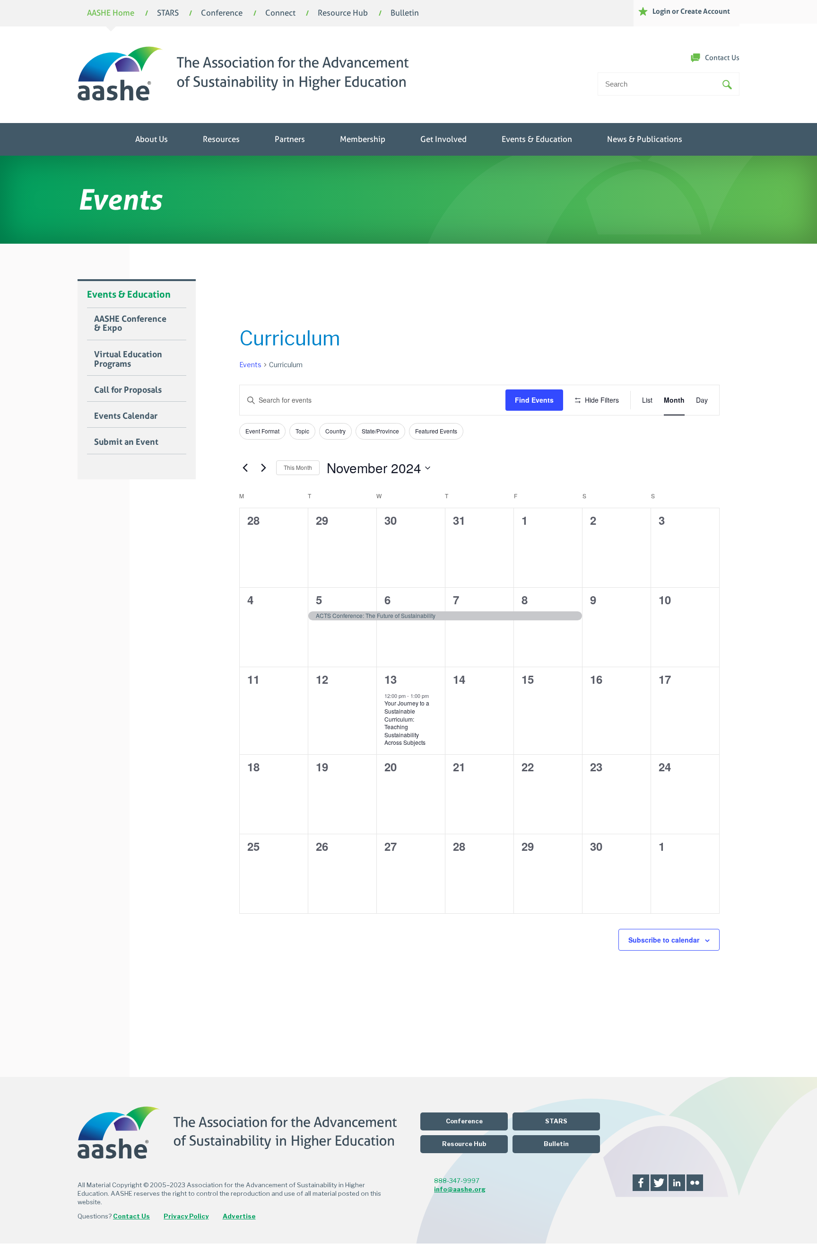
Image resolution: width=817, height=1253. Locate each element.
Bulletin (405, 13)
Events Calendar (125, 416)
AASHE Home (110, 13)
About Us (151, 139)
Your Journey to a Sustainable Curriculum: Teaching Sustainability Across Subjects (406, 722)
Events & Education (537, 139)
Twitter (659, 1182)
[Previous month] (245, 468)
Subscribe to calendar (663, 939)
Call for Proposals (128, 390)
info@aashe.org (460, 1189)
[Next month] (263, 468)
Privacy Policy (186, 1216)
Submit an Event (126, 442)
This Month (298, 467)
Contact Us (722, 57)
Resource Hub (343, 13)
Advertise (239, 1216)
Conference (222, 13)
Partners (290, 139)
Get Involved (443, 139)
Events (250, 365)
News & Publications (644, 139)
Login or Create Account (691, 11)
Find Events (534, 400)
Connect (280, 13)
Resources (221, 139)
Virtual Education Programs (128, 359)
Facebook (641, 1182)
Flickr (695, 1182)
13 (390, 679)
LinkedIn (677, 1182)
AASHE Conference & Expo (130, 324)
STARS (168, 13)
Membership (362, 139)
